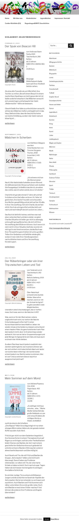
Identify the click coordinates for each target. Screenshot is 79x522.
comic (51, 77)
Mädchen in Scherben (18, 137)
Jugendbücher (45, 18)
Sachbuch (52, 174)
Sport (51, 185)
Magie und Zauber (55, 143)
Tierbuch (52, 193)
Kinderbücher (31, 18)
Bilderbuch (52, 70)
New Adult (52, 162)
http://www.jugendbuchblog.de (59, 228)
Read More (55, 519)
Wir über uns (17, 18)
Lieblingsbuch (54, 139)
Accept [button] (47, 519)
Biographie (53, 73)
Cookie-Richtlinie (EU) (13, 23)
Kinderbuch (53, 116)
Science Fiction (54, 178)
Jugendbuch (53, 112)
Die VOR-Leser (21, 7)
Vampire (52, 201)
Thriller (51, 189)
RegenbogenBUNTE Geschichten (37, 23)
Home (7, 18)
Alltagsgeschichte (55, 62)
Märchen (52, 147)
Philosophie (53, 170)
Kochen (51, 120)
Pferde (51, 166)
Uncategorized (54, 197)
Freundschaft (53, 89)
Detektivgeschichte (56, 81)
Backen (51, 66)
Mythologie (53, 154)
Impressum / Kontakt (62, 18)
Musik (51, 151)
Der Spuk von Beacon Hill (20, 46)
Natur (51, 158)
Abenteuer (53, 58)
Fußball (51, 93)
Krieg (51, 124)
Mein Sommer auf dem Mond (23, 378)
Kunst (51, 131)
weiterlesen (10, 123)
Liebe (51, 135)
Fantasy (52, 85)
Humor (51, 108)
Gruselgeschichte (55, 100)
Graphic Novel (54, 97)
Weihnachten (53, 208)
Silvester (52, 181)
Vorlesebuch (53, 205)
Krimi (51, 127)
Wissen (51, 212)
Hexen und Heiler (55, 104)
